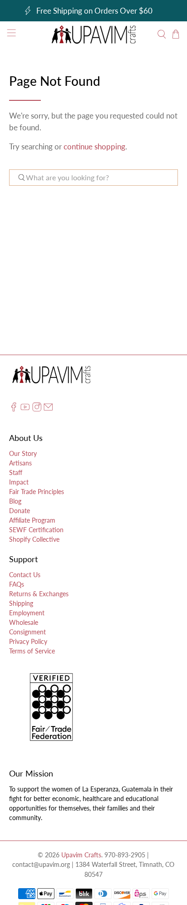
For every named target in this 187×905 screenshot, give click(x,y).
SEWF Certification (36, 530)
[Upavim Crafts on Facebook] (13, 409)
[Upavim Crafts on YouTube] (25, 409)
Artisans (20, 463)
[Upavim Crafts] (93, 34)
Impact (19, 482)
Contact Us (24, 575)
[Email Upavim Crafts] (48, 409)
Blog (15, 501)
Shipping (21, 603)
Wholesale (23, 622)
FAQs (16, 584)
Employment (26, 613)
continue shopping (94, 146)
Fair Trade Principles (36, 491)
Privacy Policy (28, 641)
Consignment (27, 632)
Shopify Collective (34, 539)
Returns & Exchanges (39, 594)
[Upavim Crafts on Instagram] (36, 409)
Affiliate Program (32, 520)
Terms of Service (32, 651)
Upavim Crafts (81, 855)
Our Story (23, 453)
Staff (15, 472)
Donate (19, 510)
